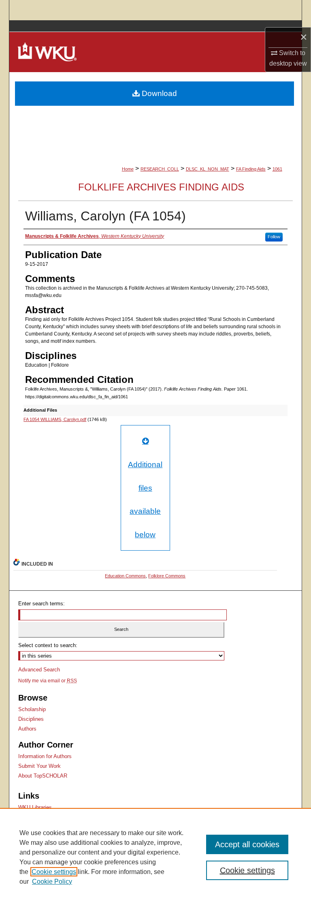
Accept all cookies (247, 844)
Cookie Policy (52, 881)
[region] (155, 857)
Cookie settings (54, 871)
